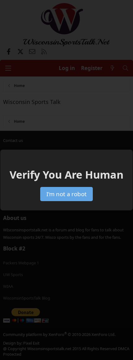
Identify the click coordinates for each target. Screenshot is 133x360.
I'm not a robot (66, 194)
